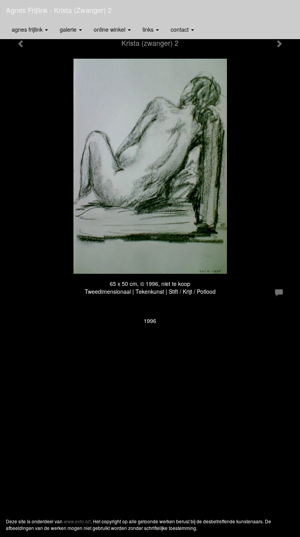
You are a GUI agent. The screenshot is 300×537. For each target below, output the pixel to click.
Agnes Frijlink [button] (28, 29)
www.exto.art (77, 521)
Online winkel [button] (110, 29)
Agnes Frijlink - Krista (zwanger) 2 (59, 10)
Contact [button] (180, 29)
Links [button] (149, 29)
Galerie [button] (69, 29)
